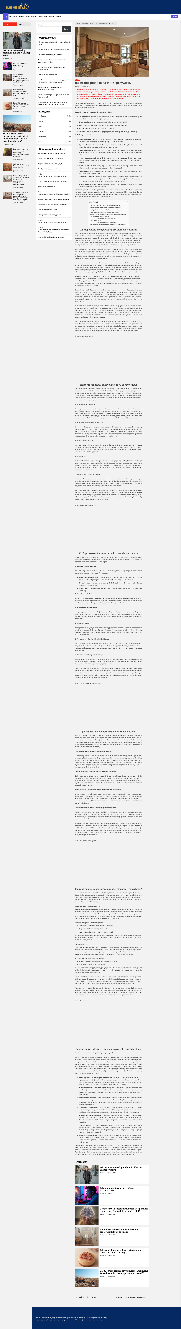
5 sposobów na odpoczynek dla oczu (50, 55)
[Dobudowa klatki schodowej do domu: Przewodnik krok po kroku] (7, 92)
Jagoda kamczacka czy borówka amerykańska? (54, 194)
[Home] (5, 17)
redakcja (77, 87)
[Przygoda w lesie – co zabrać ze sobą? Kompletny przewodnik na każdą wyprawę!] (7, 152)
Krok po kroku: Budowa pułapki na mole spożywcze (106, 210)
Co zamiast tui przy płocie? (52, 215)
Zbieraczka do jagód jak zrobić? (54, 237)
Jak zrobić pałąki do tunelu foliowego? (55, 181)
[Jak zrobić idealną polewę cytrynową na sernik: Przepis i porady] (7, 106)
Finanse (21, 17)
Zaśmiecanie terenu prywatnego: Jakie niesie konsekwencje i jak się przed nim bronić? (16, 137)
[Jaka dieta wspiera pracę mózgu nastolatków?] (7, 66)
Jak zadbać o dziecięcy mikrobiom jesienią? (52, 176)
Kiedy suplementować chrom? (48, 75)
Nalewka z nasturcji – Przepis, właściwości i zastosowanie (21, 166)
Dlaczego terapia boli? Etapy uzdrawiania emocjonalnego (51, 68)
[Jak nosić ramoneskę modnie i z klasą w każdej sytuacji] (17, 40)
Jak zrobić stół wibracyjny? (53, 164)
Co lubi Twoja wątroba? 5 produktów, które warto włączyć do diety (52, 61)
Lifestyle (34, 17)
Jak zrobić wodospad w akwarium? (57, 204)
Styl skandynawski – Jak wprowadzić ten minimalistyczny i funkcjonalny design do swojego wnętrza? (20, 196)
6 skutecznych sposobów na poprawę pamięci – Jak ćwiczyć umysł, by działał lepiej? (21, 78)
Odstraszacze (97, 220)
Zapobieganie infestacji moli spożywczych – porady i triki (108, 225)
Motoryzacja (43, 17)
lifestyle (7, 24)
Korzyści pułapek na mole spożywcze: (105, 218)
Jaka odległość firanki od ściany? (54, 153)
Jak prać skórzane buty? (49, 209)
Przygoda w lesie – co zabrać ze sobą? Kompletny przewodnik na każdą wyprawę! (21, 152)
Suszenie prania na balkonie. (51, 169)
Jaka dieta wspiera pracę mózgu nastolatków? (20, 65)
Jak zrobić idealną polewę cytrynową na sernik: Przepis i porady (21, 105)
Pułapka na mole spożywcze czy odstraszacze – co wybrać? (108, 215)
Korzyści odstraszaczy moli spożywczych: (106, 222)
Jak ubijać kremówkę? (49, 187)
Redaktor (102, 1193)
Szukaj (40, 25)
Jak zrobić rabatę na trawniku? (54, 158)
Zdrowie (51, 17)
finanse (21, 24)
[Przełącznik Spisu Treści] (125, 202)
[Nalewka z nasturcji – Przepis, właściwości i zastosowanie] (7, 167)
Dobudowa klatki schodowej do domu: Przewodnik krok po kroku (20, 92)
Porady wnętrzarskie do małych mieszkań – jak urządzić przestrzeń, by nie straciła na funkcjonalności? (21, 180)
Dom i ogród (13, 17)
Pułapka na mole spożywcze (101, 216)
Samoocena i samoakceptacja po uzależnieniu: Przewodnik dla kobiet (53, 231)
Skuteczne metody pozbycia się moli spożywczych (105, 208)
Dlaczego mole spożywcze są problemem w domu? (106, 205)
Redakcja (58, 17)
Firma (28, 17)
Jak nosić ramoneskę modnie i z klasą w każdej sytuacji (16, 53)
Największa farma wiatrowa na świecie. (56, 199)
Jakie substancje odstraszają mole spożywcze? (104, 212)
